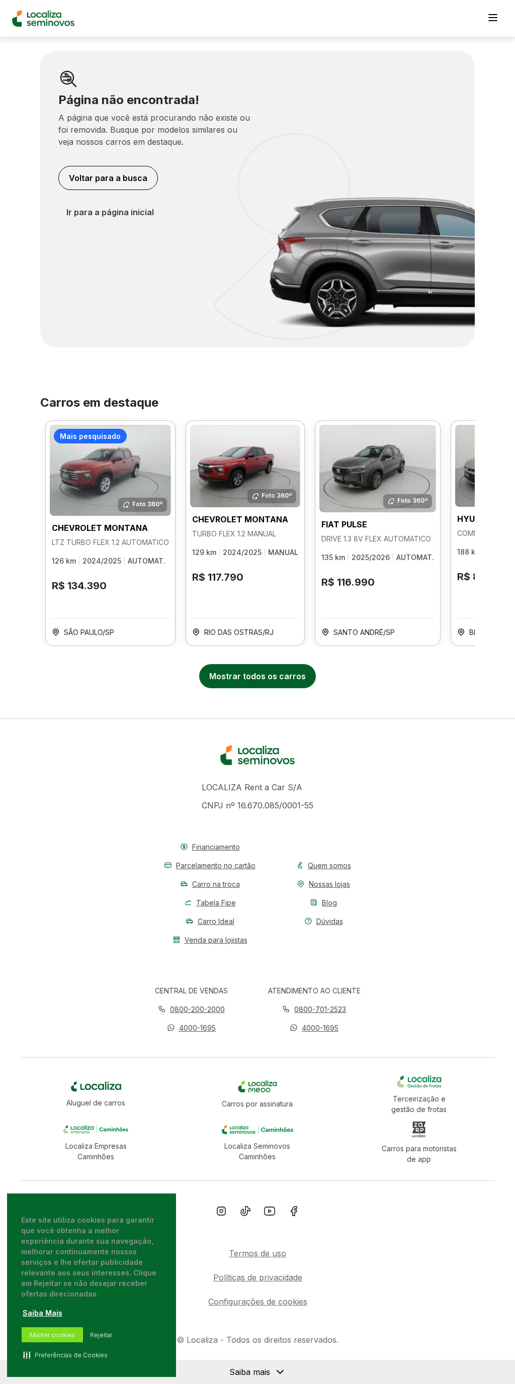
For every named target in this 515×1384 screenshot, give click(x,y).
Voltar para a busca (108, 178)
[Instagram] (221, 1213)
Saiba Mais (42, 1313)
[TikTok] (245, 1213)
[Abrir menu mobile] (493, 19)
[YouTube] (270, 1213)
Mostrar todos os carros (257, 676)
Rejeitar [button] (101, 1335)
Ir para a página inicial (110, 212)
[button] (191, 1028)
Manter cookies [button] (52, 1335)
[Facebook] (294, 1213)
